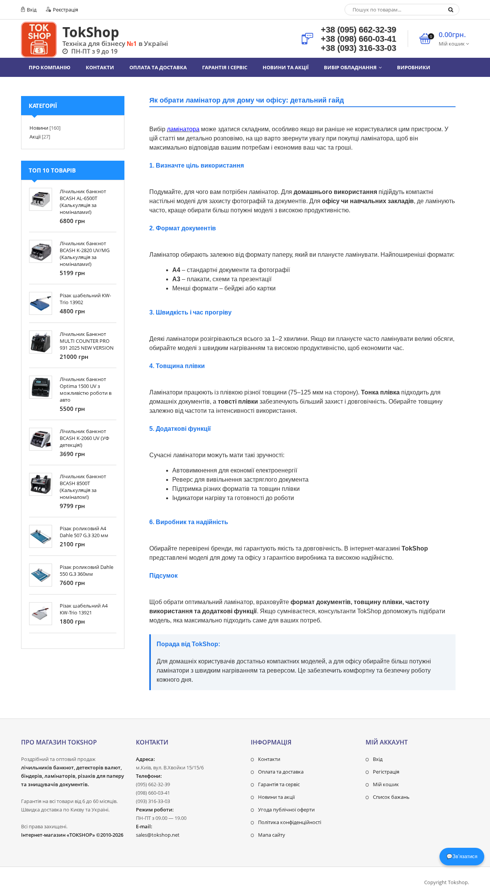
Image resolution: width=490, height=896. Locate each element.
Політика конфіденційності (289, 822)
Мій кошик (386, 784)
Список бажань (391, 796)
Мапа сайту (271, 834)
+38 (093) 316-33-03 (358, 48)
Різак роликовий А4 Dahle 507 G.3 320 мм (84, 532)
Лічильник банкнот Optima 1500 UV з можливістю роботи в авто (85, 389)
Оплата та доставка (281, 771)
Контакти (269, 759)
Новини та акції (276, 796)
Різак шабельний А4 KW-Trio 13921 (84, 609)
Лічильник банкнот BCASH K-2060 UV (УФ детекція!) (84, 438)
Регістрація (386, 771)
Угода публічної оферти (286, 809)
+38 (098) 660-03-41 (358, 39)
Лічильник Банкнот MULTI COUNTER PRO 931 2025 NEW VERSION (87, 341)
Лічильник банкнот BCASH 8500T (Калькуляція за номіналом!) (83, 486)
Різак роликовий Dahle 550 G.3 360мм (86, 570)
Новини (38, 127)
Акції (35, 136)
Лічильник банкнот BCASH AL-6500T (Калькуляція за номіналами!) (83, 201)
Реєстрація (65, 9)
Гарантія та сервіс (279, 784)
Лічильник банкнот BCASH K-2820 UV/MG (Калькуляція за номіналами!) (84, 253)
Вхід (31, 9)
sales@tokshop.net (158, 834)
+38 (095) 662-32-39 (358, 29)
